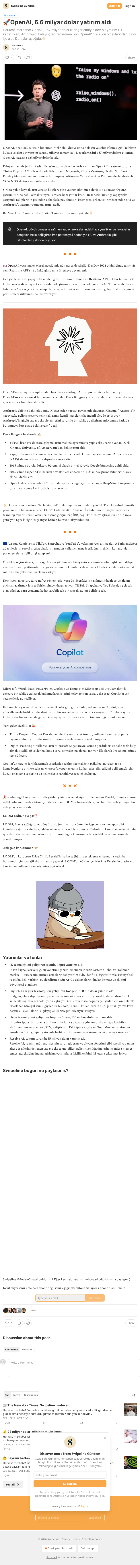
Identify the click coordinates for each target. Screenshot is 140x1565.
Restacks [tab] (27, 1349)
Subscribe (114, 5)
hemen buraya (58, 520)
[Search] (133, 1395)
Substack (51, 1557)
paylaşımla (85, 410)
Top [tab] (7, 1395)
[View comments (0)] (19, 57)
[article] (70, 1414)
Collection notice (92, 1539)
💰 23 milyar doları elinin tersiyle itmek (33, 1432)
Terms (76, 1539)
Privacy (65, 1539)
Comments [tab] (11, 1349)
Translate (11, 15)
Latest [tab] (16, 1395)
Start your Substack (60, 1548)
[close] (105, 1438)
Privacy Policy (97, 1495)
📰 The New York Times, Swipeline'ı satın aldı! (38, 1405)
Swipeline (17, 45)
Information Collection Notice (69, 1495)
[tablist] (18, 1349)
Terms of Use (88, 1492)
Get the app (88, 1548)
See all (10, 1484)
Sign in (130, 6)
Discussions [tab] (31, 1395)
